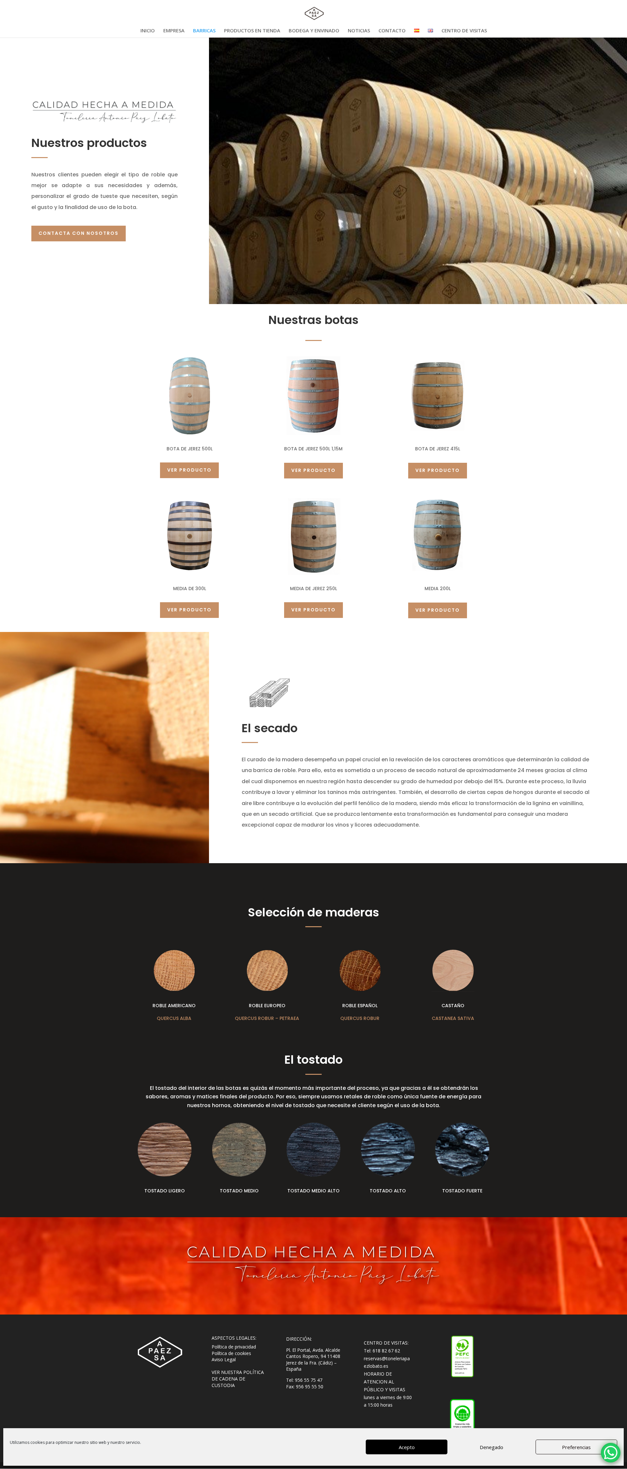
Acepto (407, 1447)
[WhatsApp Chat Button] (610, 1452)
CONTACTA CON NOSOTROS (79, 233)
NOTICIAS (359, 31)
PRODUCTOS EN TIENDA (252, 31)
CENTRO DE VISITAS (464, 31)
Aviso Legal (224, 1359)
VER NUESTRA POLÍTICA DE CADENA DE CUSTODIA (238, 1378)
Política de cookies (231, 1353)
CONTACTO (392, 31)
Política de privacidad (234, 1347)
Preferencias (576, 1447)
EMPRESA (174, 31)
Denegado (491, 1447)
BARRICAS (204, 31)
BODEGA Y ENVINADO (314, 31)
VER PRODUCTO (189, 470)
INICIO (147, 31)
